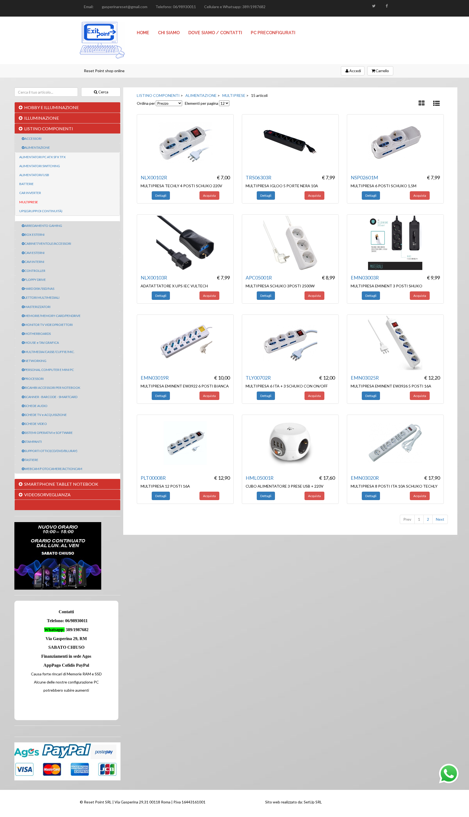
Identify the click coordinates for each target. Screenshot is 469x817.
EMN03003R (365, 278)
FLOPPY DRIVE (35, 280)
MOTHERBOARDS (37, 334)
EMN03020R (365, 478)
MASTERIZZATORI (37, 307)
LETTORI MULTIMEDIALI (41, 297)
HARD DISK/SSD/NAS (39, 289)
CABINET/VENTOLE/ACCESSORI (47, 243)
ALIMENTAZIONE (37, 147)
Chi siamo (169, 32)
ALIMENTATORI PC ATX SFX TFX (42, 157)
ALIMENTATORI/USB (34, 175)
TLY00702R (258, 378)
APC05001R (259, 278)
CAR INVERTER (30, 193)
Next (440, 519)
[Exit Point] (102, 40)
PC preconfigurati (273, 32)
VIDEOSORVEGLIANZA (47, 494)
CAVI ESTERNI (34, 253)
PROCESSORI (34, 379)
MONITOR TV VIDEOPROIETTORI (48, 325)
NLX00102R (154, 177)
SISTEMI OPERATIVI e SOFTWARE (48, 433)
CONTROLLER (34, 271)
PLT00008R (153, 478)
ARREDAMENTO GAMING (43, 226)
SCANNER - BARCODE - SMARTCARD (50, 397)
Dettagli (160, 195)
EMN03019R (155, 378)
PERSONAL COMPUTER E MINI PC (49, 370)
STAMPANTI (33, 442)
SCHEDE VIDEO (35, 424)
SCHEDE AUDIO (35, 406)
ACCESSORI (33, 138)
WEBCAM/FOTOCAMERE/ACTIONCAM (53, 469)
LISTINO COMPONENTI (48, 128)
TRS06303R (258, 177)
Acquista (209, 195)
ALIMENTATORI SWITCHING (39, 166)
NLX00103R (154, 278)
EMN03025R (365, 378)
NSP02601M (364, 177)
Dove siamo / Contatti (215, 32)
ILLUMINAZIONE (41, 117)
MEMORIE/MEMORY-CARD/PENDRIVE (52, 316)
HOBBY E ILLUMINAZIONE (51, 107)
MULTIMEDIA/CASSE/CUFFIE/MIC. (49, 352)
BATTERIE (26, 184)
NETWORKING (35, 361)
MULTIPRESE (28, 202)
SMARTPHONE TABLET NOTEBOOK (61, 484)
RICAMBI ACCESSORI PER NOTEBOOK (52, 388)
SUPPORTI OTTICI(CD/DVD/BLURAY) (50, 451)
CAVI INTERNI (34, 262)
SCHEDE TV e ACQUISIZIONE (45, 415)
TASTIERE (31, 460)
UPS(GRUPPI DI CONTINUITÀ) (40, 211)
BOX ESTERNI (34, 235)
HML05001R (260, 478)
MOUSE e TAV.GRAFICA (41, 343)
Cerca (103, 92)
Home (143, 32)
